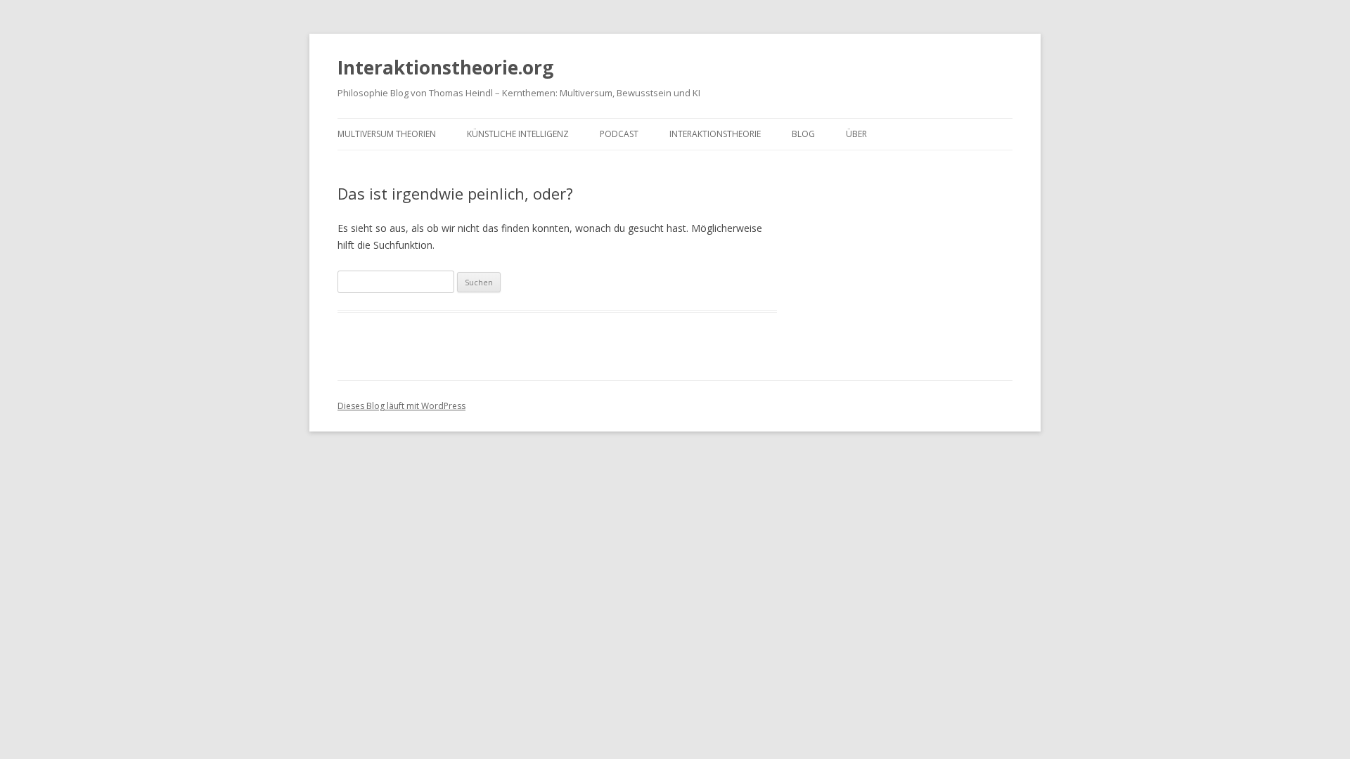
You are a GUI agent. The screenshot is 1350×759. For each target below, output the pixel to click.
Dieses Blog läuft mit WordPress (401, 406)
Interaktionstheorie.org (445, 67)
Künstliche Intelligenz (518, 134)
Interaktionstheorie (715, 134)
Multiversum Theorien (387, 134)
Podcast (619, 134)
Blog (803, 134)
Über (856, 134)
